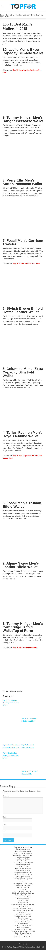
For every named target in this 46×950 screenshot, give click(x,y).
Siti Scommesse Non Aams (23, 914)
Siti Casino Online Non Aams (23, 878)
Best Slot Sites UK (23, 887)
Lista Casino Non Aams (23, 897)
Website (5, 832)
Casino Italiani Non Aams (23, 861)
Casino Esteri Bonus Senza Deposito (23, 931)
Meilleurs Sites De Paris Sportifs (23, 863)
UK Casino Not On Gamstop (23, 891)
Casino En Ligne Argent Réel (23, 925)
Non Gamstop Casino (23, 849)
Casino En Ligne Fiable (23, 870)
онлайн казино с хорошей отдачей (23, 910)
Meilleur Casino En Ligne (23, 916)
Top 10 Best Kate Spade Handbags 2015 (29, 772)
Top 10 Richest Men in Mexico (25, 648)
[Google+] (20, 944)
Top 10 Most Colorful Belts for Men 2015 (28, 720)
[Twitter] (24, 944)
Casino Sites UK (23, 880)
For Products (10, 15)
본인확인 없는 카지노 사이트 (23, 908)
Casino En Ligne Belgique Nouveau (23, 904)
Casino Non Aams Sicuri (23, 851)
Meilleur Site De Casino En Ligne (23, 893)
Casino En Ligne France (23, 868)
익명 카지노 (23, 912)
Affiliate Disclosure (25, 947)
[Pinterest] (26, 944)
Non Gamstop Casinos (23, 857)
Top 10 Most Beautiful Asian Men (26, 264)
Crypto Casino (23, 902)
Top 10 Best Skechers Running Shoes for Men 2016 (11, 755)
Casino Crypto (23, 923)
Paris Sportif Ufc (23, 906)
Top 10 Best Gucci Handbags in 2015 (27, 746)
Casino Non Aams (23, 899)
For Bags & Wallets (23, 15)
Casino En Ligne (23, 866)
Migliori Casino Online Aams (23, 937)
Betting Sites (23, 889)
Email (5, 824)
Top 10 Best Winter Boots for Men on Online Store (11, 746)
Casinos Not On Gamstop (23, 885)
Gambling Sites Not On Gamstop (23, 855)
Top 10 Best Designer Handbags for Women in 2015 (11, 702)
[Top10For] (23, 5)
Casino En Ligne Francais (23, 933)
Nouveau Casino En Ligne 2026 (23, 920)
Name (5, 817)
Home (2, 15)
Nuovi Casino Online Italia (23, 853)
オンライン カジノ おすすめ (23, 874)
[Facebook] (22, 944)
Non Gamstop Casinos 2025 (23, 872)
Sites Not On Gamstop (23, 876)
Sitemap (15, 947)
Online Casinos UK (23, 882)
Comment (6, 796)
